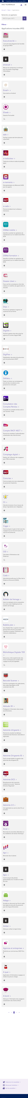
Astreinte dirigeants (11, 730)
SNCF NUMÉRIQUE (8, 5)
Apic (5, 875)
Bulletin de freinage (11, 599)
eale (5, 134)
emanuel (7, 65)
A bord (6, 996)
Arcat (5, 829)
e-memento (8, 182)
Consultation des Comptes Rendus (10, 405)
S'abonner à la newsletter (12, 1082)
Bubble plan (8, 625)
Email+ (6, 90)
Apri (5, 853)
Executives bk (9, 41)
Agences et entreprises (13, 948)
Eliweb (6, 112)
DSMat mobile (9, 230)
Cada (5, 575)
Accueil (4, 10)
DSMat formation (10, 256)
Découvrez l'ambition (11, 1085)
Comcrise (7, 478)
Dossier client (9, 281)
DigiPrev (7, 354)
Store (9, 10)
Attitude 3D (8, 706)
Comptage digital (10, 454)
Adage (6, 900)
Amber (6, 926)
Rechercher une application (9, 15)
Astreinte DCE (9, 779)
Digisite (6, 331)
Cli (4, 502)
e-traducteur (8, 158)
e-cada (6, 206)
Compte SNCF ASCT (12, 430)
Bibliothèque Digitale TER (14, 652)
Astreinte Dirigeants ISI (13, 756)
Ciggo (6, 526)
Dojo (5, 307)
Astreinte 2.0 (8, 805)
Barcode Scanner (10, 680)
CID (5, 552)
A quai (6, 972)
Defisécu (7, 378)
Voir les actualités (10, 1088)
